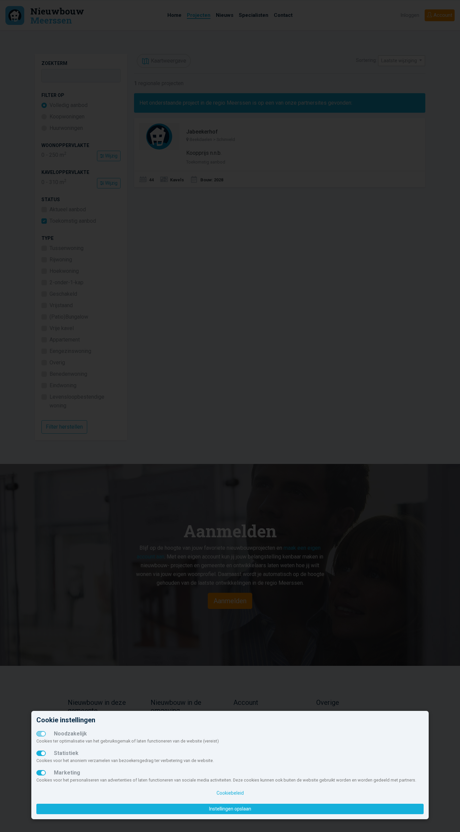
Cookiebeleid (230, 793)
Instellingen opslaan (230, 808)
